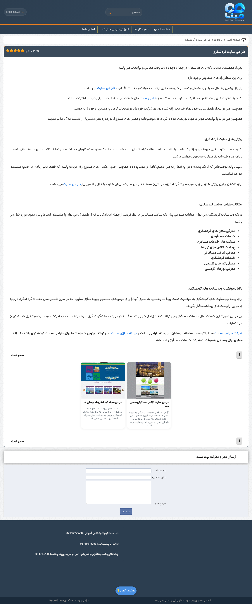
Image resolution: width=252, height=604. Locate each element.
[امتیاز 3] (10, 50)
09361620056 (43, 554)
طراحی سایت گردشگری (197, 40)
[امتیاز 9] (22, 50)
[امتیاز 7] (18, 50)
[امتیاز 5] (14, 50)
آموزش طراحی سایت (116, 29)
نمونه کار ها (141, 29)
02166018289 (88, 544)
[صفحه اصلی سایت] (234, 12)
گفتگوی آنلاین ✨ (126, 591)
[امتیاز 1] (7, 50)
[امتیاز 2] (9, 50)
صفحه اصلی (162, 29)
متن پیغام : (160, 504)
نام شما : (161, 471)
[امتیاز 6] (16, 50)
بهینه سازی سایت (124, 333)
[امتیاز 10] (23, 50)
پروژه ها (217, 40)
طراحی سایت (148, 98)
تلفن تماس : (159, 477)
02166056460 (15, 12)
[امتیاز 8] (20, 50)
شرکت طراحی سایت (228, 333)
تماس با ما (88, 29)
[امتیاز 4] (12, 50)
